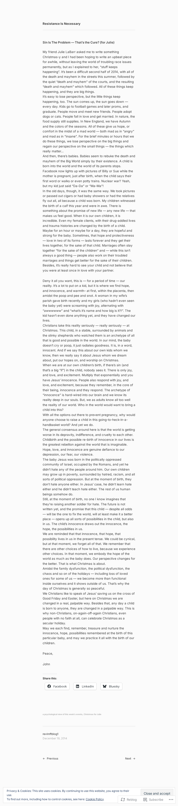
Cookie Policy (95, 799)
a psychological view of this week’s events (63, 714)
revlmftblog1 (50, 734)
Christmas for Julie (92, 714)
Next (128, 758)
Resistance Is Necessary (61, 23)
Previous (52, 758)
